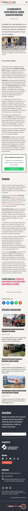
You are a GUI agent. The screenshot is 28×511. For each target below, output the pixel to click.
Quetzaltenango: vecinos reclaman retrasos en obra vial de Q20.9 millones (14, 392)
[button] (3, 303)
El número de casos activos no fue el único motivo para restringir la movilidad (13, 281)
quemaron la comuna (16, 197)
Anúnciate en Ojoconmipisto (14, 292)
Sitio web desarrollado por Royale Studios (18, 497)
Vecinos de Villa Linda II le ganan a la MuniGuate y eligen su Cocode (12, 360)
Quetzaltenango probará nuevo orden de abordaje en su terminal (13, 330)
